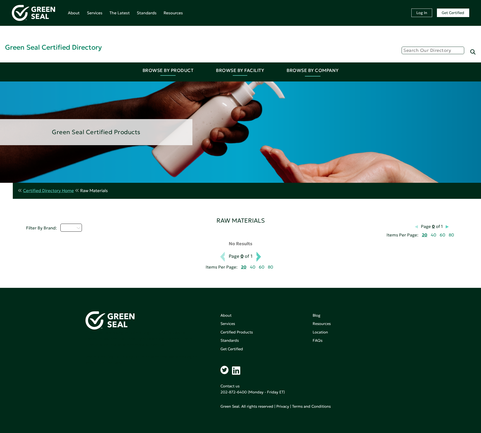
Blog (316, 315)
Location (320, 332)
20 (424, 235)
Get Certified (453, 12)
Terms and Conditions (311, 406)
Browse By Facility (240, 70)
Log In (421, 12)
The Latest (119, 12)
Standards (147, 12)
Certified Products (236, 332)
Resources (173, 12)
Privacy (282, 406)
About (74, 12)
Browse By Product (168, 70)
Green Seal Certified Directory (53, 47)
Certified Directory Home (48, 190)
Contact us (229, 386)
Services (94, 12)
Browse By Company (313, 70)
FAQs (317, 340)
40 (433, 235)
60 (442, 235)
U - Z (68, 227)
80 (451, 235)
